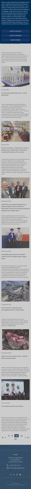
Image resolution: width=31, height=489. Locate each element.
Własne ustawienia (15, 40)
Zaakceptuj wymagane (15, 35)
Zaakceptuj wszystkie (15, 31)
